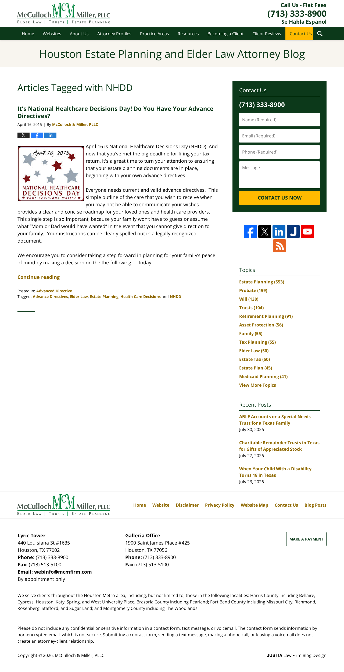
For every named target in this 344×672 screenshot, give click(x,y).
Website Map (254, 505)
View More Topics (257, 385)
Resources (188, 34)
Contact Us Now (280, 197)
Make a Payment (306, 539)
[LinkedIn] (279, 231)
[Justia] (293, 231)
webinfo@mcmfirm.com (63, 571)
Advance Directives (50, 296)
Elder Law (79, 296)
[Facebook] (250, 231)
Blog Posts (315, 505)
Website (160, 505)
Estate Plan (255, 368)
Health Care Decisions (140, 296)
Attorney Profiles (114, 34)
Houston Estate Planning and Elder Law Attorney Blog (63, 13)
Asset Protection (261, 325)
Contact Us (301, 34)
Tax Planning (257, 342)
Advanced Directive (54, 290)
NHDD (175, 296)
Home (28, 34)
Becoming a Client (225, 34)
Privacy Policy (219, 505)
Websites (52, 34)
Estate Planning (104, 296)
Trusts (251, 308)
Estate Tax (254, 359)
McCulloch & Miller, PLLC (79, 655)
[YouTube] (307, 231)
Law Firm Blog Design (297, 655)
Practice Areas (154, 34)
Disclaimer (187, 505)
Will (248, 299)
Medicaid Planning (263, 376)
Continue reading (38, 277)
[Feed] (279, 245)
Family (250, 333)
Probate (253, 290)
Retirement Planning (266, 316)
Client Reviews (266, 34)
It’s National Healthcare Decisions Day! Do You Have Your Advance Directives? (115, 111)
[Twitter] (264, 231)
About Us (79, 34)
